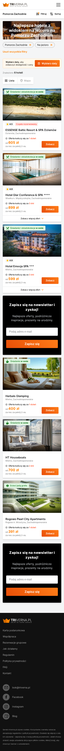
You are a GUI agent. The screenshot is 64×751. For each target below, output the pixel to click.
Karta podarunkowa (14, 630)
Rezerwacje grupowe (14, 642)
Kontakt (7, 673)
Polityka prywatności (14, 660)
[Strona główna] (18, 5)
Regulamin (8, 654)
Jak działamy (10, 648)
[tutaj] (52, 740)
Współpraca (9, 636)
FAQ (5, 667)
